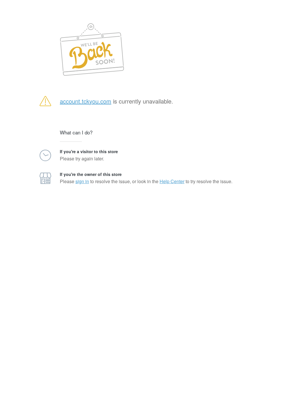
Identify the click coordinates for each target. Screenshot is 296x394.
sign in (82, 181)
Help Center (172, 181)
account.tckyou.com (85, 101)
